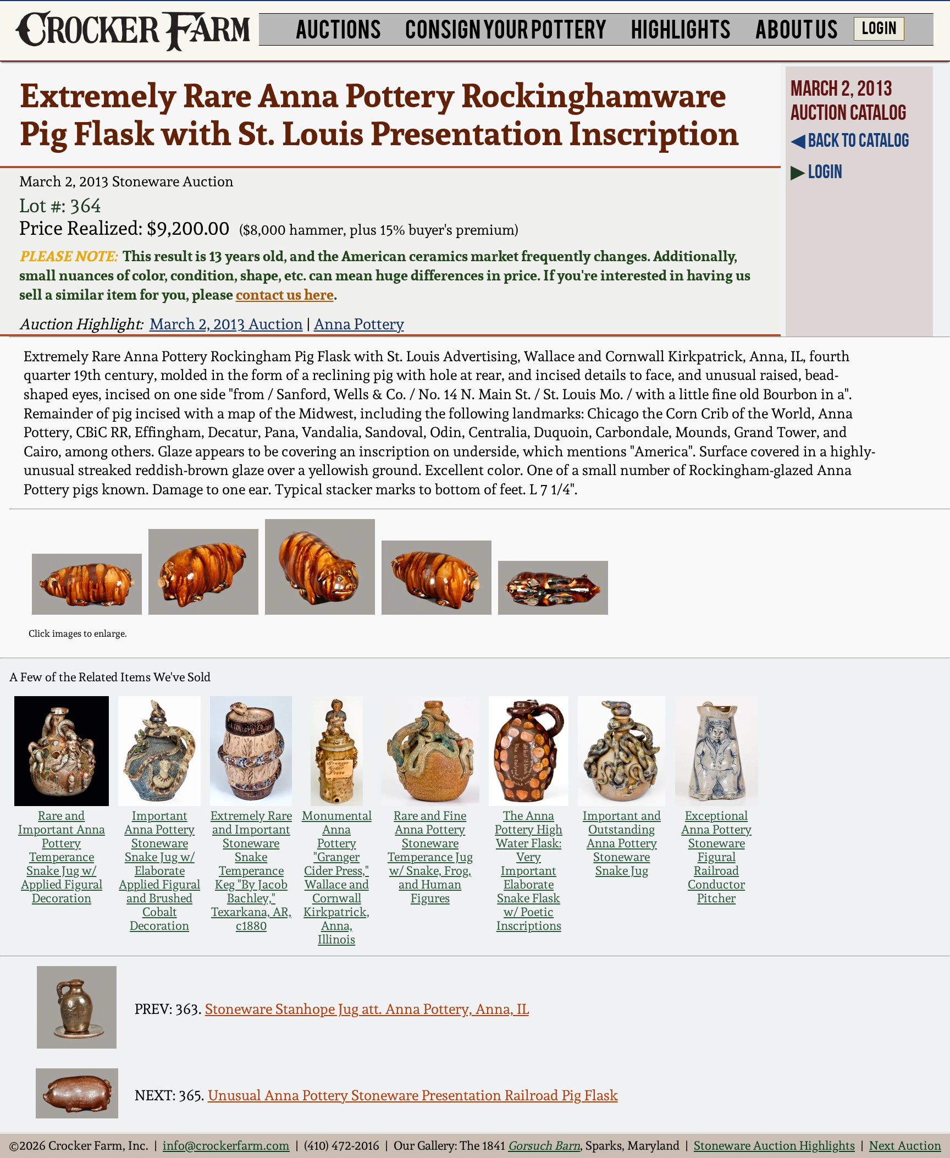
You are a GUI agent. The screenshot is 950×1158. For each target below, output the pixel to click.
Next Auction (905, 1146)
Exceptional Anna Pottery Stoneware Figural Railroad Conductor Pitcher (716, 857)
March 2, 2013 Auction (226, 324)
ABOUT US (796, 28)
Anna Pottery (359, 324)
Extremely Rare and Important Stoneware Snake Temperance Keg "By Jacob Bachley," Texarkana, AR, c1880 (251, 871)
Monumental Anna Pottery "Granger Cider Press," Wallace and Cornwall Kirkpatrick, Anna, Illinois (337, 877)
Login (825, 171)
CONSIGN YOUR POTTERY (506, 28)
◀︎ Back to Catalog (850, 140)
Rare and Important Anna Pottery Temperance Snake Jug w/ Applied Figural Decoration (61, 857)
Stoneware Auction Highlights (774, 1146)
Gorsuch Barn (544, 1146)
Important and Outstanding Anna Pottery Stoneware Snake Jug (622, 843)
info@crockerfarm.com (226, 1146)
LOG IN (879, 27)
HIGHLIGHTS (681, 28)
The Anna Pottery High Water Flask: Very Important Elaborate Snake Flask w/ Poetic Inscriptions (528, 871)
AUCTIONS (338, 28)
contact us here (285, 294)
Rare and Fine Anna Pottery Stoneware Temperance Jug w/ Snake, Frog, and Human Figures (430, 857)
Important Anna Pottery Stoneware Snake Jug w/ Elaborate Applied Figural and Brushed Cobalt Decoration (159, 871)
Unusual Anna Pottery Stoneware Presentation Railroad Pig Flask (413, 1095)
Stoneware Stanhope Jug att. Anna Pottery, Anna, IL (367, 1009)
